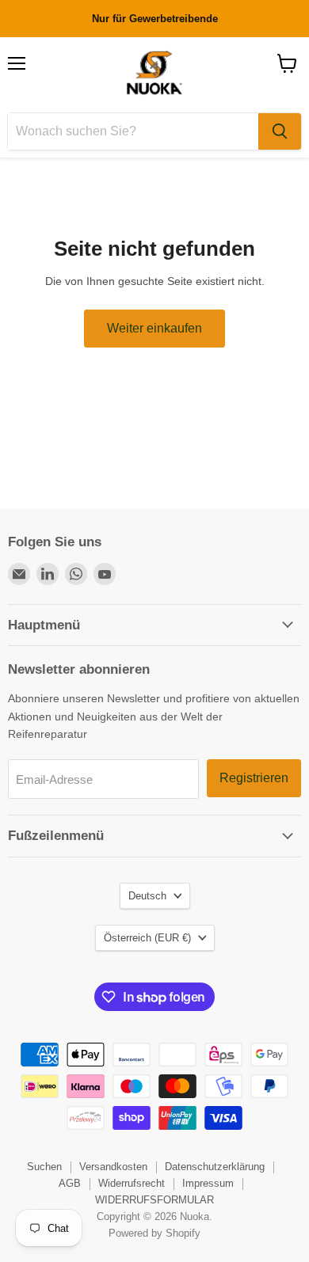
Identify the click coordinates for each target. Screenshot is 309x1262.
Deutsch (147, 896)
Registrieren (253, 778)
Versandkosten (113, 1167)
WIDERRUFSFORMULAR (154, 1200)
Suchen (44, 1167)
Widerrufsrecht (131, 1183)
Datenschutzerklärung (215, 1167)
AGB (70, 1183)
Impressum (208, 1183)
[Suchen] (279, 131)
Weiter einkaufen (154, 328)
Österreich (147, 938)
